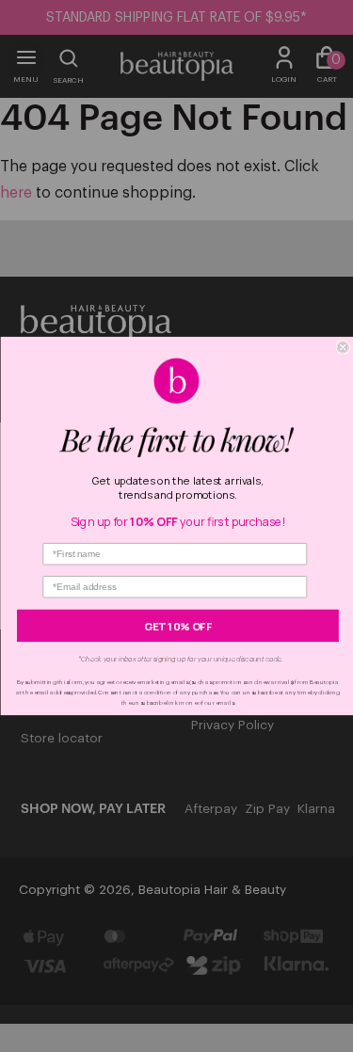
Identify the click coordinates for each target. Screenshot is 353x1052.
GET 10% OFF (178, 625)
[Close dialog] (343, 348)
